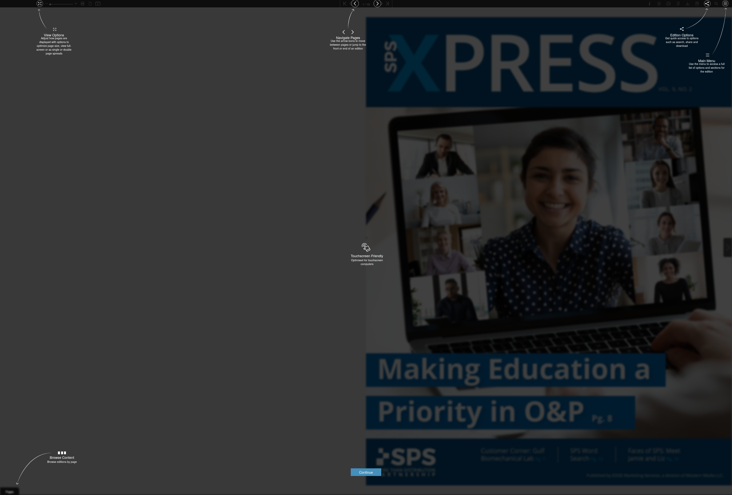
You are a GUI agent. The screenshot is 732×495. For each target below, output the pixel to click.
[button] (366, 472)
